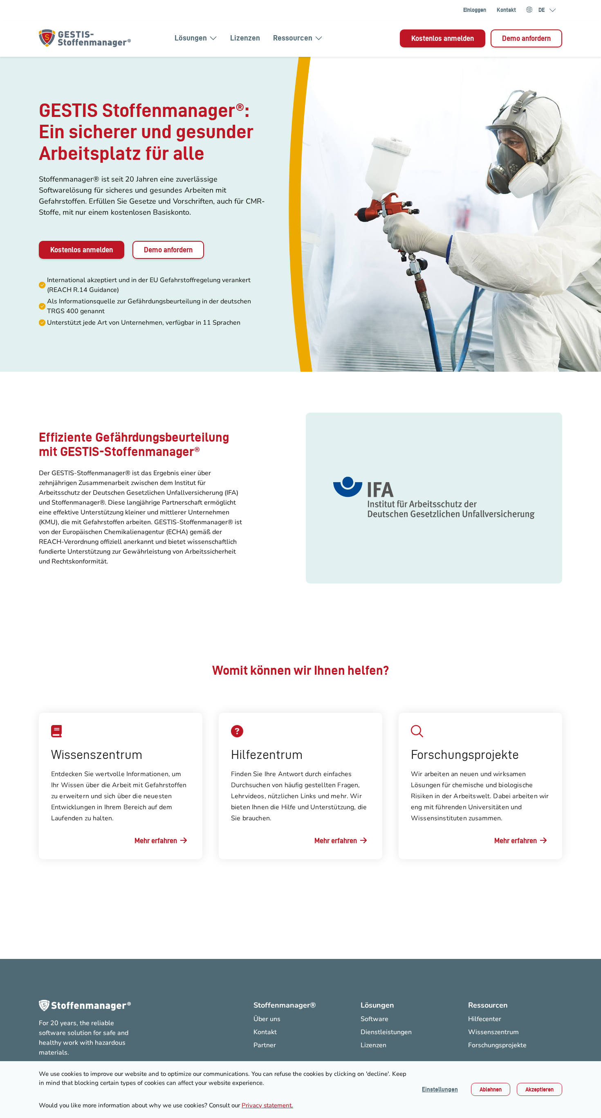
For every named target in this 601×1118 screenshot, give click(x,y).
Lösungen (191, 38)
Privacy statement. (267, 1105)
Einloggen (474, 10)
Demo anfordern (526, 38)
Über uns (266, 1019)
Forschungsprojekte (497, 1045)
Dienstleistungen (386, 1032)
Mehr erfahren (156, 840)
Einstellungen (440, 1089)
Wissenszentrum (493, 1032)
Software (374, 1019)
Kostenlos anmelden (442, 38)
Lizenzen (245, 38)
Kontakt (506, 10)
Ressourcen (292, 38)
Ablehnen (491, 1089)
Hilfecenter (484, 1019)
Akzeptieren (539, 1089)
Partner (264, 1045)
